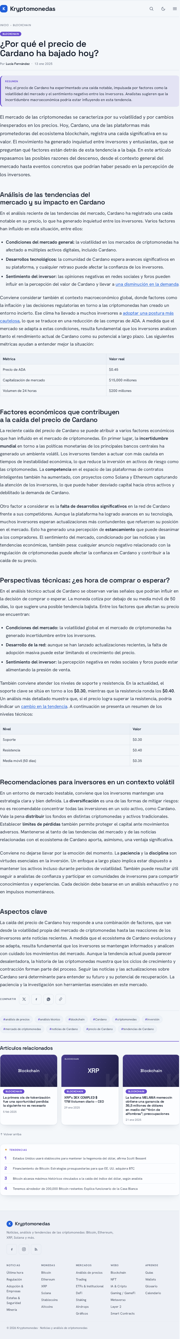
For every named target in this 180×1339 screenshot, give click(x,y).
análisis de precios (16, 1019)
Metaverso (118, 1300)
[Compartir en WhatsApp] (48, 999)
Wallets (150, 1279)
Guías (149, 1272)
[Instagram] (24, 1249)
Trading (81, 1279)
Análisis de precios (89, 1272)
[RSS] (36, 1249)
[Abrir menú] (175, 9)
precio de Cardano (99, 1029)
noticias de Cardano (63, 1029)
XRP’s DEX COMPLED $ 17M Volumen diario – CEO (84, 1099)
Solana (46, 1293)
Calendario (153, 1293)
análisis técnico (49, 1019)
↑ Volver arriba (10, 1134)
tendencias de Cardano (137, 1029)
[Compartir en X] (24, 999)
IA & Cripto (119, 1286)
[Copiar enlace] (61, 999)
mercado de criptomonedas (22, 1029)
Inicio (4, 25)
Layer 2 (116, 1306)
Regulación (14, 1279)
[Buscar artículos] (151, 9)
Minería (12, 1310)
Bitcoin (46, 1272)
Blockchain (22, 25)
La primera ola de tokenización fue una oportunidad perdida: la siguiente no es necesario (26, 1101)
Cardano (100, 1019)
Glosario (151, 1286)
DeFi (79, 1293)
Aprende (151, 1265)
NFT (113, 1279)
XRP (44, 1286)
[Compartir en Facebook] (36, 999)
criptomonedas (126, 1019)
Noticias (13, 1265)
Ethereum (48, 1279)
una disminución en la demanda (147, 284)
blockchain (76, 1019)
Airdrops (82, 1306)
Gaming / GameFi (123, 1293)
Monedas (48, 1265)
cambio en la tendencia (44, 706)
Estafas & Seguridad (14, 1300)
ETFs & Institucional (90, 1286)
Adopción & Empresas (15, 1288)
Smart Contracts (123, 1313)
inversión (152, 1019)
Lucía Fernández (18, 64)
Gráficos (82, 1313)
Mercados (84, 1265)
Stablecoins (49, 1300)
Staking (81, 1300)
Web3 (115, 1265)
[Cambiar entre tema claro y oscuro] (163, 9)
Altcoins (47, 1306)
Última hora (15, 1272)
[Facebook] (12, 1249)
